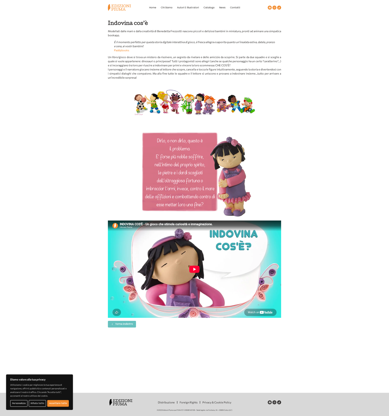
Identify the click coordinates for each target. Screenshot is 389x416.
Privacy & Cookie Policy (216, 402)
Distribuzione (166, 402)
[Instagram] (274, 8)
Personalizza (19, 403)
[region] (39, 392)
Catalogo (209, 7)
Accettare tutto (58, 403)
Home (152, 7)
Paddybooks (121, 50)
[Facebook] (270, 8)
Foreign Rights (189, 402)
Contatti (235, 7)
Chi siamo (166, 7)
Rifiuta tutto (37, 403)
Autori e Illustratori (188, 7)
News (222, 7)
